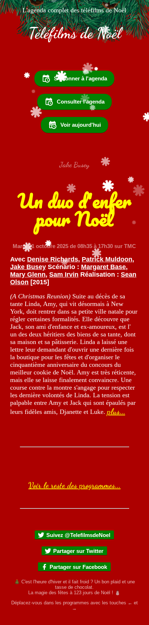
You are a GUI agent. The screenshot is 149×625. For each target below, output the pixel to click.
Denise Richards (52, 259)
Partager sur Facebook (78, 567)
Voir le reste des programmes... (74, 485)
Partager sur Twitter (78, 551)
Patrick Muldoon (107, 259)
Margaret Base (103, 266)
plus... (116, 411)
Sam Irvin (63, 274)
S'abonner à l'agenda (80, 78)
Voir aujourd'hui (80, 125)
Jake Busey (28, 266)
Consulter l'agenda (81, 101)
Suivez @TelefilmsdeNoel (78, 535)
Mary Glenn (28, 274)
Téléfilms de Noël (74, 33)
